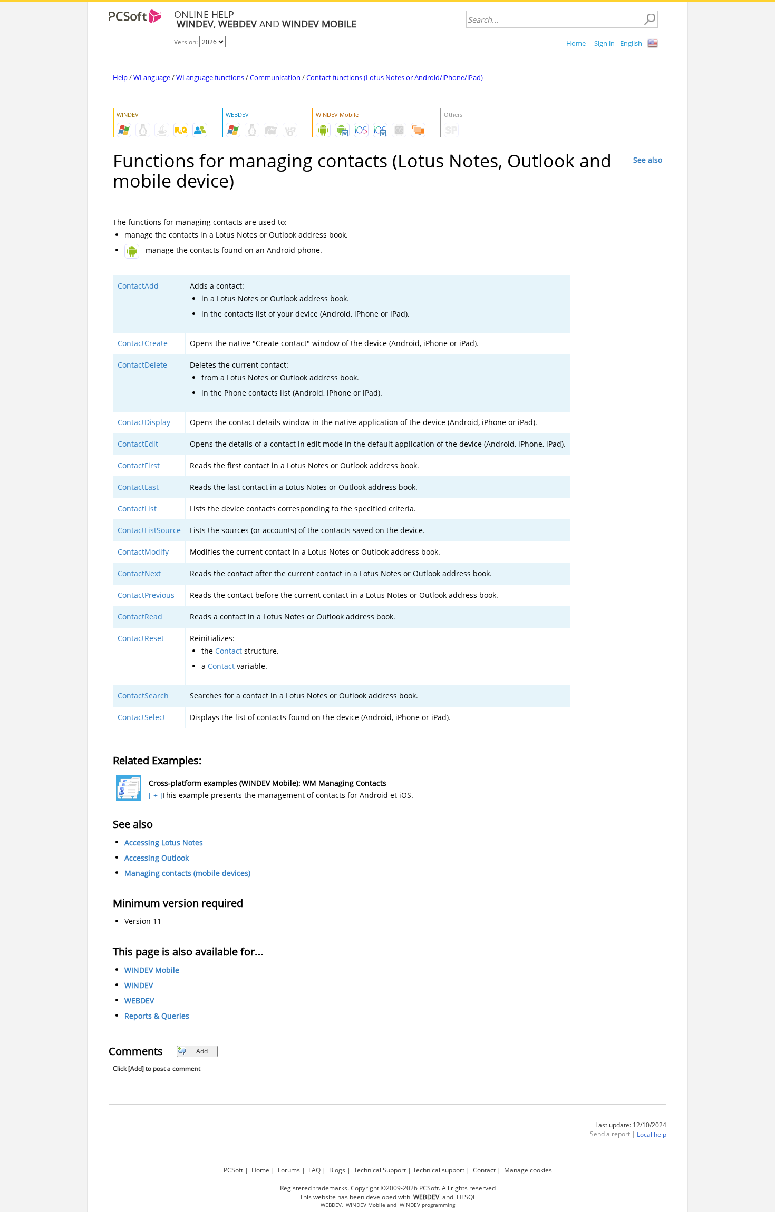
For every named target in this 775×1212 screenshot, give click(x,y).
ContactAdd (138, 286)
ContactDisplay (144, 422)
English (631, 43)
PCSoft (233, 1170)
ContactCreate (143, 343)
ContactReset (141, 638)
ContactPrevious (146, 595)
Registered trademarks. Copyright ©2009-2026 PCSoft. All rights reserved (388, 1188)
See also (647, 160)
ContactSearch (143, 696)
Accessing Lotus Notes (163, 842)
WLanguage (151, 77)
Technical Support (380, 1170)
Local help (651, 1134)
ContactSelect (142, 717)
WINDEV (138, 985)
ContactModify (143, 552)
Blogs (337, 1170)
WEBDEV (139, 1001)
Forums (289, 1170)
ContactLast (138, 487)
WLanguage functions (210, 77)
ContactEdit (138, 444)
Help (120, 77)
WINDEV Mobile (151, 970)
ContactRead (140, 617)
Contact (228, 651)
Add (202, 1051)
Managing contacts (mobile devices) (187, 873)
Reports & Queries (156, 1016)
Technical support (438, 1170)
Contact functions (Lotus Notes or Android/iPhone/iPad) (394, 77)
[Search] (649, 19)
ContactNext (139, 573)
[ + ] (154, 795)
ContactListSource (149, 530)
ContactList (137, 509)
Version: (186, 41)
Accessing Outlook (156, 858)
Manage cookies (528, 1170)
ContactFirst (139, 465)
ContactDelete (142, 365)
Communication (275, 77)
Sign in (604, 43)
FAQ (314, 1170)
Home (576, 43)
